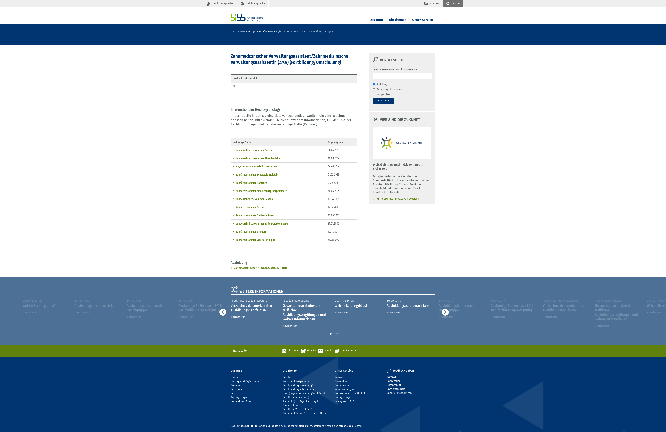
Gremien (236, 385)
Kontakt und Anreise (243, 401)
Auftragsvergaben (241, 397)
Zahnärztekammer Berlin (250, 207)
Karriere (235, 393)
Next (525, 313)
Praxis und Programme (296, 381)
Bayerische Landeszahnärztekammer (256, 166)
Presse (339, 377)
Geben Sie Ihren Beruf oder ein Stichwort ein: (395, 69)
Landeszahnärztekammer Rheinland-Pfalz (259, 158)
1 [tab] (331, 334)
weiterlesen (31, 312)
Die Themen (397, 20)
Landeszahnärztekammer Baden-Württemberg (262, 223)
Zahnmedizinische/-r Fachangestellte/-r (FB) (260, 267)
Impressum (393, 381)
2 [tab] (337, 334)
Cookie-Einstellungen (399, 393)
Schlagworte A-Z (344, 401)
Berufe (251, 31)
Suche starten (383, 100)
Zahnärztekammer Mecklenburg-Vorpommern (261, 191)
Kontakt (391, 377)
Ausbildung (382, 84)
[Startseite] (253, 18)
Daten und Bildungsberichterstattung (304, 413)
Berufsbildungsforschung (298, 385)
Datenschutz (394, 385)
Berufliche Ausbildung (296, 397)
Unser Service (422, 20)
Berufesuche (265, 31)
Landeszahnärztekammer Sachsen (255, 150)
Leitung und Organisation (246, 381)
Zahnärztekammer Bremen (251, 232)
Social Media (342, 385)
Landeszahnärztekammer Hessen (254, 199)
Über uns (236, 377)
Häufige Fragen (343, 397)
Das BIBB (376, 20)
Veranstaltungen (344, 389)
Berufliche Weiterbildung (297, 409)
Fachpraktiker (383, 94)
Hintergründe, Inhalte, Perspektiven (397, 198)
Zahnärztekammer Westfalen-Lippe (255, 240)
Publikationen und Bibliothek (352, 393)
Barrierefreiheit (396, 389)
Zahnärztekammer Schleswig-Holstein (257, 174)
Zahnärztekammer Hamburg (251, 183)
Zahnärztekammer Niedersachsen (255, 215)
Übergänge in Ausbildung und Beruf (304, 393)
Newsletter (341, 381)
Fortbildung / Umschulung (389, 89)
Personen (236, 389)
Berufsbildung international (299, 389)
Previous (144, 313)
